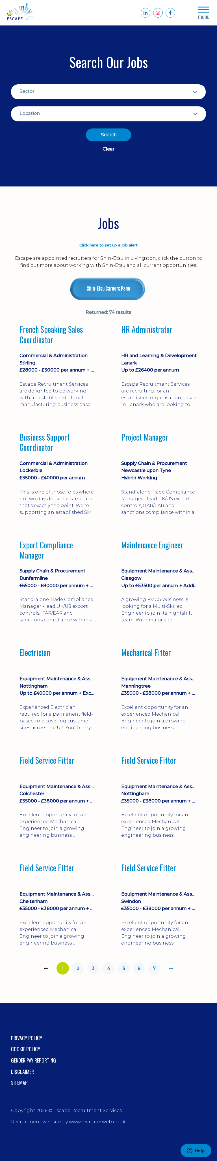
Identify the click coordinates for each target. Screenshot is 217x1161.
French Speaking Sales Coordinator (51, 334)
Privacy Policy (26, 1038)
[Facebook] (170, 13)
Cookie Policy (25, 1049)
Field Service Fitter (46, 760)
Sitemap (19, 1082)
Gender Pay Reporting (33, 1060)
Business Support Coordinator (44, 442)
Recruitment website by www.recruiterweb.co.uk (68, 1121)
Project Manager (144, 437)
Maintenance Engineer (152, 545)
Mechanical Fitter (146, 652)
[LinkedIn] (145, 13)
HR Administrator (146, 329)
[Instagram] (158, 13)
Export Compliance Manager (46, 550)
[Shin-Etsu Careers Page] (108, 289)
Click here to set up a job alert (108, 245)
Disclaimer (22, 1071)
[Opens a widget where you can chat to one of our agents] (195, 1151)
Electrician (34, 652)
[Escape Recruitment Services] (21, 13)
